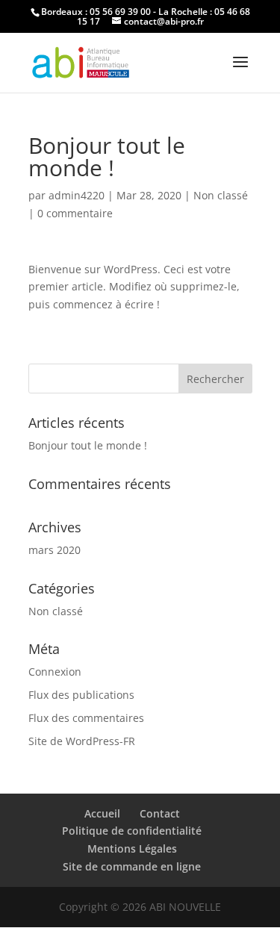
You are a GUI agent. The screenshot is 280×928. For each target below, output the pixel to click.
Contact (160, 813)
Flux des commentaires (86, 718)
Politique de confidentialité (132, 830)
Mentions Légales (132, 848)
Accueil (102, 813)
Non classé (220, 195)
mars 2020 (54, 550)
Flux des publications (81, 695)
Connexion (54, 671)
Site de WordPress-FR (81, 741)
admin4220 (77, 195)
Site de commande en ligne (132, 866)
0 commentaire (75, 213)
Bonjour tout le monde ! (87, 445)
